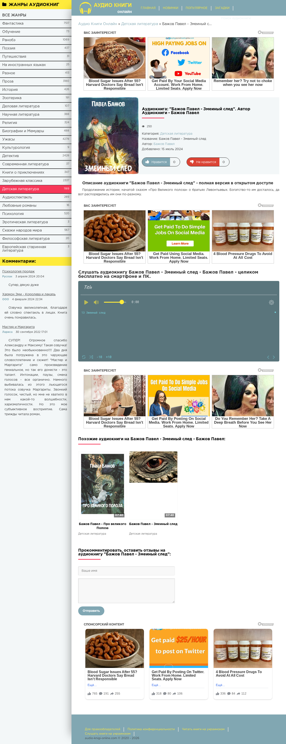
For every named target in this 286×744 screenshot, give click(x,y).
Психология (13, 214)
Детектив (10, 156)
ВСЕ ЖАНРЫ (14, 15)
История (10, 89)
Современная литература (25, 164)
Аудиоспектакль (17, 197)
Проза (7, 81)
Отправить (91, 611)
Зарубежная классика (22, 181)
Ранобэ (8, 40)
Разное (8, 73)
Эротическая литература (25, 222)
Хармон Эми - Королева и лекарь (29, 294)
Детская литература (20, 189)
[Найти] (216, 18)
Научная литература (20, 114)
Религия (9, 123)
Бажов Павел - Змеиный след (153, 524)
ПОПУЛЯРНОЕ (197, 8)
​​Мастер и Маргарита (18, 327)
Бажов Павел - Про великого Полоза (102, 526)
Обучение (11, 32)
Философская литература (26, 238)
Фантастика (12, 23)
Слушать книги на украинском (107, 734)
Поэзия (8, 48)
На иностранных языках (24, 65)
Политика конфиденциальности (151, 729)
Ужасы (8, 139)
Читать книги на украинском (203, 729)
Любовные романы (19, 205)
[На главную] (106, 8)
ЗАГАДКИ (222, 8)
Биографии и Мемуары (23, 131)
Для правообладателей (102, 729)
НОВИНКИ (170, 8)
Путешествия (14, 56)
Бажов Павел (164, 144)
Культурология (16, 147)
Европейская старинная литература (24, 248)
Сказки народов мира (22, 230)
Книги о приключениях (23, 172)
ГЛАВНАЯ (148, 8)
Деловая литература (21, 106)
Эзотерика (11, 98)
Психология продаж (18, 271)
